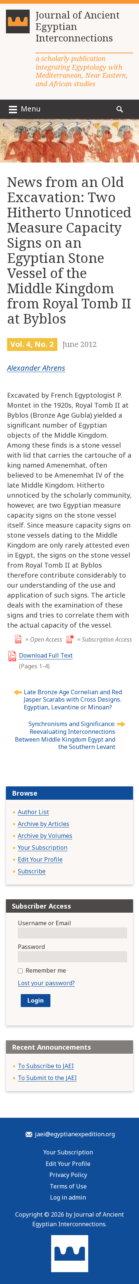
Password (31, 947)
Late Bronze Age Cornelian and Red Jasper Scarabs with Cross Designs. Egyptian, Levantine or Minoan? (73, 700)
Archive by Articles (43, 824)
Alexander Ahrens (36, 367)
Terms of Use (68, 1186)
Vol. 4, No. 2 (32, 344)
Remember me (46, 970)
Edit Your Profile (40, 859)
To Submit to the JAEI (47, 1078)
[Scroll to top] (126, 1254)
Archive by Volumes (45, 836)
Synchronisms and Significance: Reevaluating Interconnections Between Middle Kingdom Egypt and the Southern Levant (65, 735)
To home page (69, 1253)
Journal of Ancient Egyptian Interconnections (78, 27)
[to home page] (18, 24)
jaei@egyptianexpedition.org (75, 1134)
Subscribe (32, 871)
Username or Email (44, 923)
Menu (29, 109)
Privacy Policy (68, 1175)
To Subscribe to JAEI (46, 1066)
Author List (33, 812)
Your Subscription (42, 847)
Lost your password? (46, 983)
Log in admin (68, 1197)
